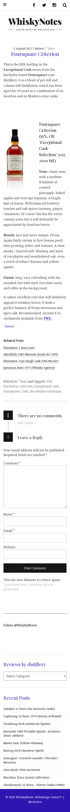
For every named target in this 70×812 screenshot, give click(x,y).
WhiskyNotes (35, 21)
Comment (12, 463)
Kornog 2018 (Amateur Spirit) (24, 750)
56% (49, 381)
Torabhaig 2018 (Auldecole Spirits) (27, 724)
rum (25, 391)
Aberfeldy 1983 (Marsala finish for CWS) (31, 354)
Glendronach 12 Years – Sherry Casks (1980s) (34, 785)
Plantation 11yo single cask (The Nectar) (31, 361)
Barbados (11, 386)
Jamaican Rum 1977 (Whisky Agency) (29, 367)
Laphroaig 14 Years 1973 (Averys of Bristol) (32, 716)
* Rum (50, 48)
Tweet (9, 326)
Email (9, 530)
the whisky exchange (45, 391)
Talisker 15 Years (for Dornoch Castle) (29, 709)
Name (9, 514)
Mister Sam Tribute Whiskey (23, 743)
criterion (25, 386)
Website (10, 547)
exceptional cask (46, 386)
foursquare (12, 391)
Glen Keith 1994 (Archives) (22, 770)
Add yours (25, 423)
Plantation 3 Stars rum (19, 348)
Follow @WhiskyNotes (20, 625)
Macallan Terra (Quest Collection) (26, 777)
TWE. (47, 318)
